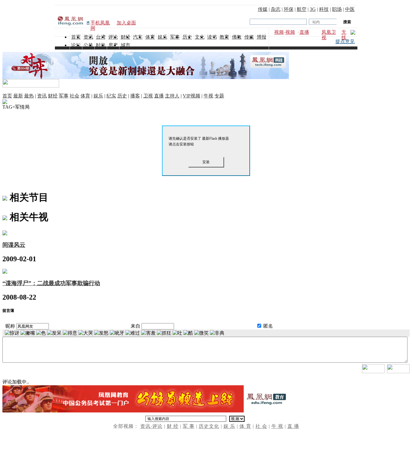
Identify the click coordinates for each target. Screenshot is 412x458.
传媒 (263, 9)
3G (313, 9)
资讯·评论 (151, 426)
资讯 (42, 95)
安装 (206, 162)
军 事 (189, 426)
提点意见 (345, 41)
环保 (288, 9)
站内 (316, 22)
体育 (85, 95)
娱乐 (98, 95)
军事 (63, 95)
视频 (279, 32)
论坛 (76, 45)
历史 (122, 95)
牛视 (208, 95)
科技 (324, 9)
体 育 (245, 426)
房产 (113, 45)
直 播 (293, 426)
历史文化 (209, 426)
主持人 (172, 95)
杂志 (275, 9)
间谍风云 (13, 245)
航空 (301, 9)
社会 (74, 95)
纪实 (111, 95)
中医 (350, 9)
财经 (53, 95)
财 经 (173, 426)
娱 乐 (229, 426)
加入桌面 (126, 22)
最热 (29, 95)
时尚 (101, 45)
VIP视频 (191, 95)
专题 (219, 95)
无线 (343, 35)
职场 (337, 9)
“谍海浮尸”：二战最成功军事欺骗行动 (51, 283)
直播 (304, 32)
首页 (7, 95)
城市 (125, 45)
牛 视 (277, 426)
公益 (88, 45)
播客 (135, 95)
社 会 (261, 426)
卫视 (148, 95)
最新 (18, 95)
